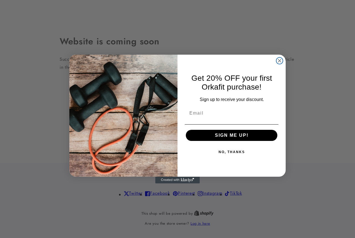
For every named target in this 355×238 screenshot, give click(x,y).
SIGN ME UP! (231, 135)
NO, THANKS (232, 152)
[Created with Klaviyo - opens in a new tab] (177, 180)
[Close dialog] (279, 60)
